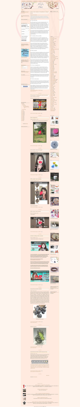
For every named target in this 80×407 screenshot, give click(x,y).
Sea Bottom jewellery (53, 100)
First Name (23, 31)
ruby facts (51, 98)
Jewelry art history (52, 81)
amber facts (51, 37)
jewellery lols (52, 77)
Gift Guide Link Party (53, 64)
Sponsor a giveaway (46, 1)
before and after (52, 44)
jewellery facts (34, 322)
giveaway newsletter (24, 37)
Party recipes (52, 91)
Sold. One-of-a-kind (52, 102)
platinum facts (52, 94)
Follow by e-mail (29, 1)
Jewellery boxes (52, 75)
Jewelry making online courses (37, 235)
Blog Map (23, 1)
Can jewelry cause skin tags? (36, 149)
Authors (52, 1)
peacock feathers (52, 92)
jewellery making (52, 78)
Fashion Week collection (53, 56)
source (46, 358)
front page (51, 61)
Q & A (51, 96)
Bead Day (51, 42)
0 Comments (39, 90)
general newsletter (24, 38)
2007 (22, 120)
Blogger (27, 123)
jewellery (51, 74)
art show (51, 40)
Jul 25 (24, 105)
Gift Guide (51, 63)
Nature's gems (33, 326)
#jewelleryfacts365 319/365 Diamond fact (39, 351)
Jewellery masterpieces (53, 79)
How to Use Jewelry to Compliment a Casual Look (26, 107)
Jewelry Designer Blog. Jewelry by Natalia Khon (38, 406)
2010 (22, 119)
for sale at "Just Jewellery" (53, 58)
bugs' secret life (52, 47)
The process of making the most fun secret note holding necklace (39, 96)
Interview (51, 73)
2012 (22, 117)
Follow (22, 16)
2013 (22, 116)
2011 (22, 118)
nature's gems (34, 347)
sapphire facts (52, 99)
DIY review (51, 54)
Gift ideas (51, 65)
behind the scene (52, 45)
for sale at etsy (52, 59)
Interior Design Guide (53, 72)
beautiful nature (52, 43)
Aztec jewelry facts (52, 41)
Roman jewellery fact (52, 97)
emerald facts (52, 55)
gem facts (51, 62)
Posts (23, 66)
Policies (40, 1)
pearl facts (51, 93)
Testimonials (35, 1)
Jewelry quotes (52, 83)
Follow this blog (25, 86)
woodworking (52, 110)
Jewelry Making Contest (53, 82)
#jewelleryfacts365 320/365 (36, 288)
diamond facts (34, 371)
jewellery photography (53, 80)
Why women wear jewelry (36, 211)
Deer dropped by (34, 117)
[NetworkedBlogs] (25, 85)
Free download (52, 60)
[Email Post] (41, 90)
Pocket (45, 406)
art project (51, 39)
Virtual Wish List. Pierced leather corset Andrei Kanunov (42, 401)
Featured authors (52, 57)
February (24, 109)
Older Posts (47, 375)
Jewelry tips (51, 84)
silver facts (51, 101)
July (23, 104)
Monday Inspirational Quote (43, 389)
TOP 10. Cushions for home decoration (42, 393)
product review (52, 95)
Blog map (51, 46)
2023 (22, 103)
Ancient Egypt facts (52, 38)
